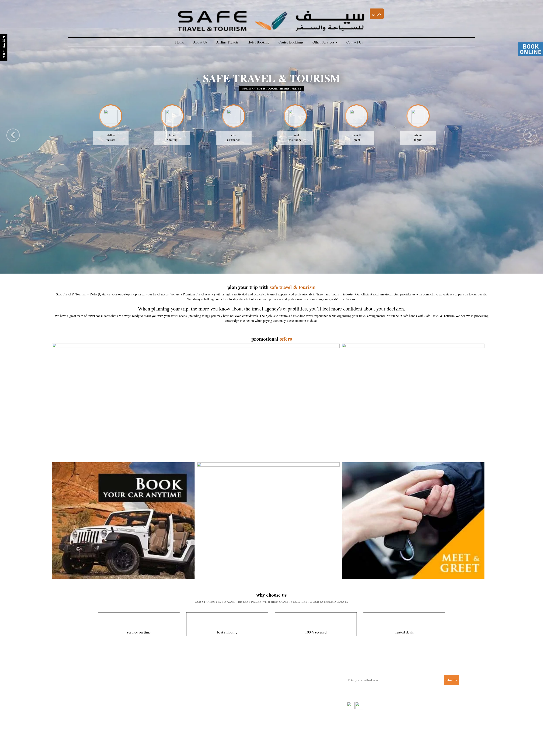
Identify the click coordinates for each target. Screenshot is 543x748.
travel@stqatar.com (224, 697)
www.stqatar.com (221, 702)
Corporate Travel (68, 670)
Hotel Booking (259, 42)
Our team (166, 737)
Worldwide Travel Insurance (76, 693)
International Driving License (76, 709)
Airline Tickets (227, 42)
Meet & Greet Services (72, 704)
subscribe (451, 680)
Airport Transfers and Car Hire (77, 698)
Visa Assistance (67, 715)
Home (179, 42)
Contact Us (354, 42)
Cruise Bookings (291, 42)
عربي (377, 13)
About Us (200, 42)
